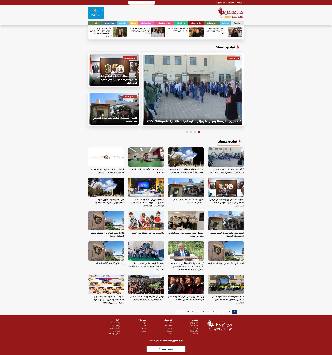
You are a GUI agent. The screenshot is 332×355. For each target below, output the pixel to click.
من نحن (240, 2)
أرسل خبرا (221, 2)
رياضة (133, 23)
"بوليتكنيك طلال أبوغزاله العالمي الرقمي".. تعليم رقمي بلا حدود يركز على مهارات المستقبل (115, 79)
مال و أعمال (196, 23)
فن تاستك (181, 23)
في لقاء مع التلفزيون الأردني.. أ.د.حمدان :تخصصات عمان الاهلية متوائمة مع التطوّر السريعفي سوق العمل (187, 267)
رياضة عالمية (115, 328)
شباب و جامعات (164, 23)
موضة (143, 322)
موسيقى (168, 325)
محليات (225, 23)
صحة (144, 328)
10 (188, 312)
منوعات (122, 23)
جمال (144, 325)
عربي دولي (212, 23)
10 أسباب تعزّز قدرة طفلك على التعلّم (148, 233)
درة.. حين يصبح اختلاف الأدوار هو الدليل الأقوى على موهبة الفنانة (140, 31)
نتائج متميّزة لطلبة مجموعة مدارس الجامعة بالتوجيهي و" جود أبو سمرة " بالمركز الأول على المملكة (108, 300)
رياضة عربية (116, 325)
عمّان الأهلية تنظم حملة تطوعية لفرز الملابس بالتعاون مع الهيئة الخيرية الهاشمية (228, 300)
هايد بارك (109, 23)
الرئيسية (237, 23)
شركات (195, 328)
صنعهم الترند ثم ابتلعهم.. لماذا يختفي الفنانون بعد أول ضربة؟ (216, 31)
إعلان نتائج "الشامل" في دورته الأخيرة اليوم (226, 264)
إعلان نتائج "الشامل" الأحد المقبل (110, 264)
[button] (198, 132)
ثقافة (169, 333)
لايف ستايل (146, 23)
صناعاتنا (195, 333)
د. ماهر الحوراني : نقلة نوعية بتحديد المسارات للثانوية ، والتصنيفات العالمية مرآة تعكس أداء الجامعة (146, 203)
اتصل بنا (231, 2)
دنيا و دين (95, 23)
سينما (169, 331)
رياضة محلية (115, 322)
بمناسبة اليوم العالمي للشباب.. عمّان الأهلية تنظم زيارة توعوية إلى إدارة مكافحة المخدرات (146, 267)
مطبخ (143, 331)
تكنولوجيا (194, 331)
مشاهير (169, 322)
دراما (170, 328)
